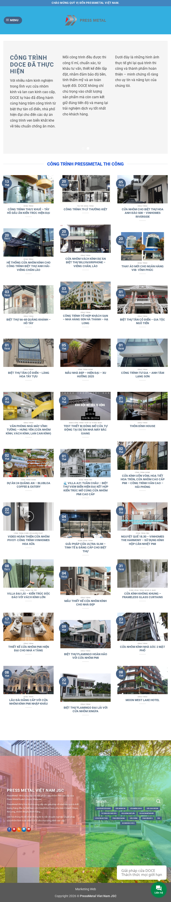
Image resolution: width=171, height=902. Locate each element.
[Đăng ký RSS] (19, 809)
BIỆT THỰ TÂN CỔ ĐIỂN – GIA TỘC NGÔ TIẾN (142, 301)
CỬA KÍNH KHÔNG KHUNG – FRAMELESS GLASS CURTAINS (142, 575)
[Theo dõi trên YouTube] (28, 809)
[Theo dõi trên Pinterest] (14, 809)
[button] (13, 20)
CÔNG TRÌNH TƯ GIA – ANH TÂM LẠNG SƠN (142, 354)
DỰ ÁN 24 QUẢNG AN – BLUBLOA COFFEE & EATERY (28, 464)
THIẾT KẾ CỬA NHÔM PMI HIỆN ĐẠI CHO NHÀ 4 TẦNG (28, 628)
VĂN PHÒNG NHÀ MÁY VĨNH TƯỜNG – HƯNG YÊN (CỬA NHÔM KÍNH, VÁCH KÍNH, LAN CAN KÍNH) (28, 409)
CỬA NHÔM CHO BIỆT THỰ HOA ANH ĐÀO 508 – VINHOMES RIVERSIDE (142, 192)
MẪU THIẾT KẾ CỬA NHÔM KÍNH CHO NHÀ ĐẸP (85, 582)
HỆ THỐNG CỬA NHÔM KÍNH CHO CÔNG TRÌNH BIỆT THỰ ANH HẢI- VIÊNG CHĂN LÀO (29, 246)
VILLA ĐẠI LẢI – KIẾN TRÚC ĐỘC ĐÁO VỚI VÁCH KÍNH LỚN (28, 575)
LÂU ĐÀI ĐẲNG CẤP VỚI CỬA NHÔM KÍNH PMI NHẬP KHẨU (28, 681)
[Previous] (12, 87)
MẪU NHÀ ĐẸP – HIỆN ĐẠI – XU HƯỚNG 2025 (85, 354)
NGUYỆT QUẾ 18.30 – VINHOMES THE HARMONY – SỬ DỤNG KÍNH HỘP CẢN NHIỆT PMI (142, 520)
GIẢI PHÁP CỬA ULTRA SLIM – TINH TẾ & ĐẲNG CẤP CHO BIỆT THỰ (85, 527)
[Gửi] (158, 781)
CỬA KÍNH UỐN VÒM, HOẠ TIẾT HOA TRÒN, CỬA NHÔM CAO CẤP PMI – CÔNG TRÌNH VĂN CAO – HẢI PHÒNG (143, 461)
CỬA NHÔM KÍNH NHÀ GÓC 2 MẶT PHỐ (142, 628)
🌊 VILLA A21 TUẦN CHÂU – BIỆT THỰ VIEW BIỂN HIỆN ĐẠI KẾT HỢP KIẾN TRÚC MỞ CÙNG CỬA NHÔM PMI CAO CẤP (85, 468)
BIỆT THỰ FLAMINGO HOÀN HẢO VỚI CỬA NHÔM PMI (85, 635)
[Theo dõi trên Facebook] (9, 809)
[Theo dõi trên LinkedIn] (24, 809)
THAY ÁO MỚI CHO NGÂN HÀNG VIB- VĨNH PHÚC (143, 248)
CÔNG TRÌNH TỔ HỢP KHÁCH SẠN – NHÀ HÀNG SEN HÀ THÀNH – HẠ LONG (85, 299)
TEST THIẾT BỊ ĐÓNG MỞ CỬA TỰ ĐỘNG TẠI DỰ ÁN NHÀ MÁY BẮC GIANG (86, 409)
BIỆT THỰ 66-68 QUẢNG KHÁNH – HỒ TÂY (28, 301)
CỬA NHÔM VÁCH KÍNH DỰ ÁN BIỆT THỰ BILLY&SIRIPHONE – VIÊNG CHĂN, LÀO (85, 242)
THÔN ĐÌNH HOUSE (142, 405)
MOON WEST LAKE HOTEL (142, 679)
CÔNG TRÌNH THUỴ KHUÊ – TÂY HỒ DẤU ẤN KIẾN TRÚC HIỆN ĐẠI (28, 190)
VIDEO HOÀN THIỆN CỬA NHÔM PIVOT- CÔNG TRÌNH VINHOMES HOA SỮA (28, 520)
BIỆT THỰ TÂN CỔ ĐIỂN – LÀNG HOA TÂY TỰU (28, 354)
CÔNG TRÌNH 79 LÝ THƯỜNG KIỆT (85, 189)
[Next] (159, 87)
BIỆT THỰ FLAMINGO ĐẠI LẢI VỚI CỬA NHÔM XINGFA (86, 689)
